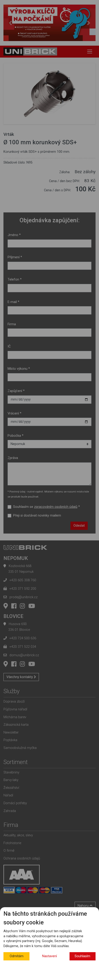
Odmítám (16, 956)
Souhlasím (82, 956)
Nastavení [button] (49, 956)
